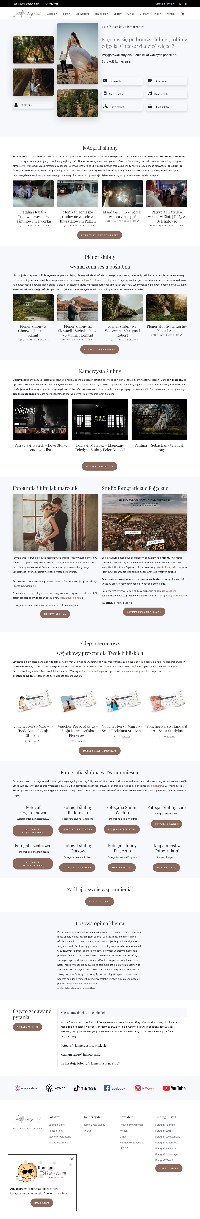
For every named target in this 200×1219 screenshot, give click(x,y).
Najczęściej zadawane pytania (132, 1145)
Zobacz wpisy (122, 867)
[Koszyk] (182, 13)
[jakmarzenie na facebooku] (186, 3)
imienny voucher (141, 671)
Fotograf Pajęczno (165, 1124)
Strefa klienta (164, 3)
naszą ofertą (53, 581)
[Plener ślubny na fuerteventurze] (77, 53)
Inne (156, 13)
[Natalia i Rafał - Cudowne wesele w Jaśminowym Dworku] (33, 193)
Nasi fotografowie (58, 1142)
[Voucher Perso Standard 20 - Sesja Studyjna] (166, 701)
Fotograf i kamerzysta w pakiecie (84, 1045)
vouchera (171, 590)
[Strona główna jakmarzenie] (27, 14)
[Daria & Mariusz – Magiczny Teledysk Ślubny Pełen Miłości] (100, 419)
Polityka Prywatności (131, 1124)
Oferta (143, 13)
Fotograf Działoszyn (166, 1154)
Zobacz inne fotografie (99, 235)
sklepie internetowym (93, 671)
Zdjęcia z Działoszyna (32, 864)
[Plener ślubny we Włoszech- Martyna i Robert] (122, 307)
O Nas (130, 13)
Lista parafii (117, 106)
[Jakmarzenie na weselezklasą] (26, 1088)
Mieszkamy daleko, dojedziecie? (83, 1012)
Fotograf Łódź (163, 1130)
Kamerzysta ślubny (94, 1124)
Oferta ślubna (55, 614)
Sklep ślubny (162, 106)
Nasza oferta (55, 1130)
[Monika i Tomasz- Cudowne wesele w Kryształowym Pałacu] (77, 193)
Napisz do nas (99, 901)
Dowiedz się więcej (55, 1193)
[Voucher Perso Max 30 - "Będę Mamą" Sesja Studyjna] (33, 701)
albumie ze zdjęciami (105, 279)
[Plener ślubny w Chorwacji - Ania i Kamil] (33, 307)
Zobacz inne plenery (99, 349)
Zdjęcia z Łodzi (166, 824)
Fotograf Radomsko (166, 1142)
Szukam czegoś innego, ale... (81, 1054)
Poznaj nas (26, 104)
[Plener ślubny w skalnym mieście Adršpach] (33, 82)
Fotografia (115, 81)
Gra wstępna (83, 13)
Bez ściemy (101, 13)
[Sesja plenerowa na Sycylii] (33, 49)
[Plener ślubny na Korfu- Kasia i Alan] (166, 307)
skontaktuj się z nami (71, 597)
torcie (87, 279)
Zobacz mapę (166, 867)
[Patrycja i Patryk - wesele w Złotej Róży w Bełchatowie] (166, 193)
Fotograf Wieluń (164, 1160)
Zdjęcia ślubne (56, 1124)
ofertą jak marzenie (175, 595)
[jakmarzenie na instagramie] (180, 3)
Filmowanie (161, 81)
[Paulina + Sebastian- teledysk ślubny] (159, 419)
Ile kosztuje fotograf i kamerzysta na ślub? (90, 1063)
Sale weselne (116, 94)
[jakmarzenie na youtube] (174, 1088)
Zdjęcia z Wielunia (122, 829)
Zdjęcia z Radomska (77, 829)
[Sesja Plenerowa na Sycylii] (77, 103)
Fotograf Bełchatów (166, 1148)
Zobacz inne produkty (100, 750)
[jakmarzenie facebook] (115, 1088)
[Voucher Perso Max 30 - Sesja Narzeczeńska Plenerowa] (77, 701)
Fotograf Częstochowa (167, 1136)
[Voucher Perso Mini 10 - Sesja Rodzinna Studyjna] (122, 701)
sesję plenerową (155, 785)
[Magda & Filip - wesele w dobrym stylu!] (122, 193)
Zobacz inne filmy (99, 466)
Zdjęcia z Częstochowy (32, 831)
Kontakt (171, 13)
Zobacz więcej (27, 1027)
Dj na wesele (161, 94)
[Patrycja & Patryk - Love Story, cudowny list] (40, 419)
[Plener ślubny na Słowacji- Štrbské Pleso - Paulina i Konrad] (77, 307)
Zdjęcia (51, 13)
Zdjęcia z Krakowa (77, 867)
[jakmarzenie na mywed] (55, 1088)
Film (65, 13)
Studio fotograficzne (144, 611)
